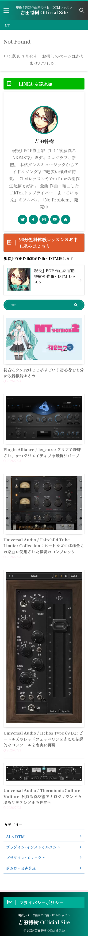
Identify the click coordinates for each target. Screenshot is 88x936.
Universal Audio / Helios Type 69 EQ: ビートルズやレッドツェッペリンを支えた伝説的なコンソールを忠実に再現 (43, 739)
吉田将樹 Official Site (44, 12)
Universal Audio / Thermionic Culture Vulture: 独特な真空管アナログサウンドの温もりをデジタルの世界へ (42, 796)
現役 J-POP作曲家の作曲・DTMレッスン (44, 915)
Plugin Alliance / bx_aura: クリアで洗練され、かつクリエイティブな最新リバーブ (42, 452)
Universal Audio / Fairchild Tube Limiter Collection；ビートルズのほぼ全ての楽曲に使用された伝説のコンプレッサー (44, 545)
